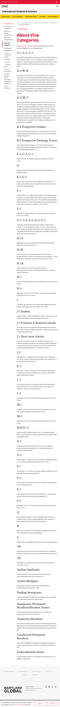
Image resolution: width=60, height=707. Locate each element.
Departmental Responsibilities (8, 49)
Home (18, 22)
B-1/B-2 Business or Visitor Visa (8, 27)
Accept (40, 703)
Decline (52, 703)
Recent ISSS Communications (8, 38)
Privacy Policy (19, 705)
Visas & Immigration (17, 16)
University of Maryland (9, 2)
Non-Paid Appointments (7, 70)
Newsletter (34, 674)
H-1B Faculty (7, 59)
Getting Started (5, 16)
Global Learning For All (26, 22)
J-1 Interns (7, 62)
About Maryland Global (9, 671)
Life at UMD (42, 16)
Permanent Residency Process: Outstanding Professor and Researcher (7, 78)
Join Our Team (48, 671)
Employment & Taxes (31, 16)
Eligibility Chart (25, 46)
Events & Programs (53, 16)
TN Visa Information (7, 87)
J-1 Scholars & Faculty (7, 65)
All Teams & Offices (23, 671)
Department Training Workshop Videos (8, 33)
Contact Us (25, 674)
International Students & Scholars (19, 11)
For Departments (8, 23)
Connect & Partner (36, 671)
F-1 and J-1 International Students (7, 55)
